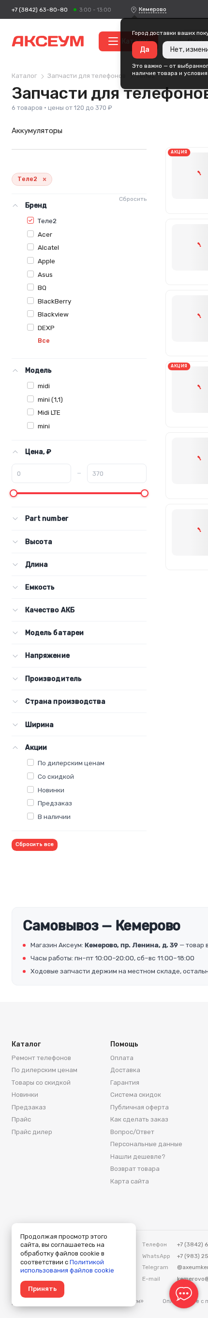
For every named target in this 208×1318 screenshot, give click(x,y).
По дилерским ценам (71, 763)
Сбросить (133, 199)
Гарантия (124, 1082)
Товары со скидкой (41, 1082)
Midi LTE (49, 412)
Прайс (21, 1119)
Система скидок (135, 1094)
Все (44, 340)
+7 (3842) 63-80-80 (40, 10)
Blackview (53, 314)
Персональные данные (146, 1144)
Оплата (122, 1057)
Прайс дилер (32, 1132)
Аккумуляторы (37, 130)
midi (44, 386)
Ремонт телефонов (41, 1057)
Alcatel (48, 247)
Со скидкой (56, 776)
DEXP (46, 328)
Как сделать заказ (139, 1119)
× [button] (44, 179)
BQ (42, 287)
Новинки (51, 790)
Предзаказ (55, 803)
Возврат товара (135, 1168)
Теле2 (47, 221)
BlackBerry (54, 301)
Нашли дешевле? (137, 1156)
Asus (45, 274)
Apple (46, 261)
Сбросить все (34, 844)
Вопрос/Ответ (132, 1132)
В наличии (54, 816)
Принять (42, 1288)
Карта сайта (129, 1181)
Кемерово (152, 9)
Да (144, 49)
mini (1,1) (50, 399)
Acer (45, 234)
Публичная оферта (139, 1107)
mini (44, 426)
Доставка (125, 1070)
